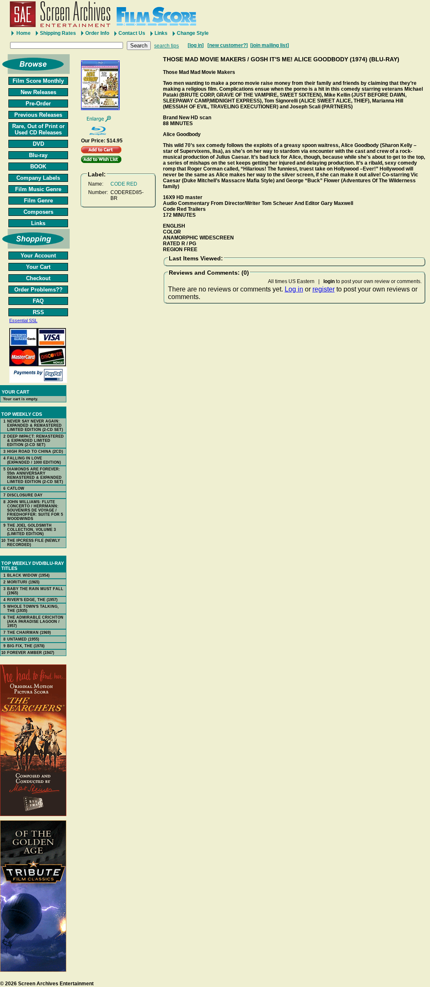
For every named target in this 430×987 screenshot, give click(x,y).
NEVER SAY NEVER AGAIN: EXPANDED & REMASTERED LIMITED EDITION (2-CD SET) (35, 425)
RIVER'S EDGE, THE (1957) (32, 600)
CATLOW (15, 488)
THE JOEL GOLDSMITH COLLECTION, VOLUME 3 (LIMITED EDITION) (31, 529)
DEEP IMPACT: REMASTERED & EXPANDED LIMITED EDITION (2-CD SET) (35, 440)
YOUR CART (15, 391)
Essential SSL (23, 320)
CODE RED (123, 184)
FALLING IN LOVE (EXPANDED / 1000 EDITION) (34, 460)
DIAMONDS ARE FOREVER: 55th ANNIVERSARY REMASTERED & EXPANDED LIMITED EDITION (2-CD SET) (35, 475)
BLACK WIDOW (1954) (28, 575)
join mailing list (269, 45)
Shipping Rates (58, 33)
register (323, 289)
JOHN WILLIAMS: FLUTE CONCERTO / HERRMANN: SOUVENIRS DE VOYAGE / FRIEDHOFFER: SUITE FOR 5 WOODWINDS (35, 510)
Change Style (193, 33)
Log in (294, 289)
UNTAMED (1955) (23, 639)
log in (195, 45)
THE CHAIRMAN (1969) (29, 632)
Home (23, 33)
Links (161, 33)
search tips (166, 46)
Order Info (97, 33)
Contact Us (131, 33)
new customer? (227, 45)
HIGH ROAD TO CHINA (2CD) (35, 451)
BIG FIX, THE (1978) (26, 646)
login (329, 281)
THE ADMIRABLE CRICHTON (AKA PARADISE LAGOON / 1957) (35, 621)
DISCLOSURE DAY (24, 495)
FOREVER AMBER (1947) (30, 653)
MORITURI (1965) (23, 582)
